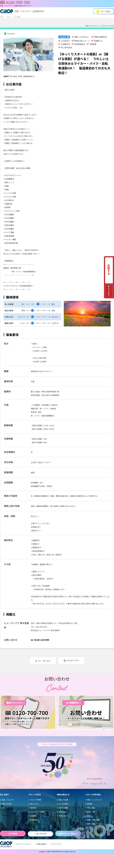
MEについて (34, 804)
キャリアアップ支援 (37, 812)
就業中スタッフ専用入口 (68, 833)
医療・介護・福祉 (93, 820)
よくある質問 (63, 804)
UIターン (5, 808)
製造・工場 (91, 812)
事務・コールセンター (95, 800)
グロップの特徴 (35, 800)
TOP (1, 17)
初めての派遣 (63, 800)
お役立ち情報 (63, 808)
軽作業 (89, 804)
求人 (8, 17)
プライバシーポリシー (24, 844)
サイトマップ (56, 844)
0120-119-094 (41, 639)
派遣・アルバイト (8, 800)
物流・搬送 (91, 808)
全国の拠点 (34, 820)
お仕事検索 (12, 833)
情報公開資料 (41, 844)
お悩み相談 (62, 812)
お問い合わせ (63, 816)
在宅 (88, 816)
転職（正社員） (7, 804)
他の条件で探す (73, 660)
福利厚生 (33, 808)
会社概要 (33, 816)
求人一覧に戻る (44, 660)
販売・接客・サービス (95, 824)
